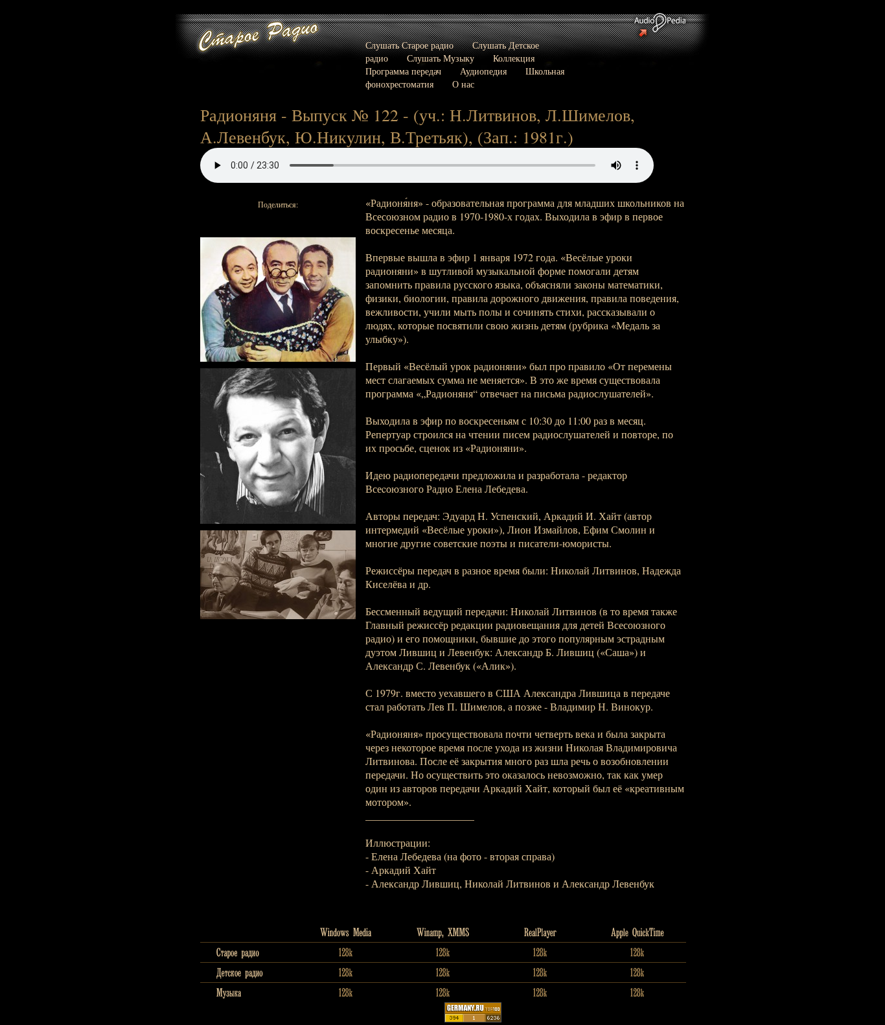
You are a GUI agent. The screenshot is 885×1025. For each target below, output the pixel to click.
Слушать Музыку (440, 58)
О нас (463, 84)
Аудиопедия (483, 71)
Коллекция (513, 58)
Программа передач (403, 71)
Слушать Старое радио (409, 45)
